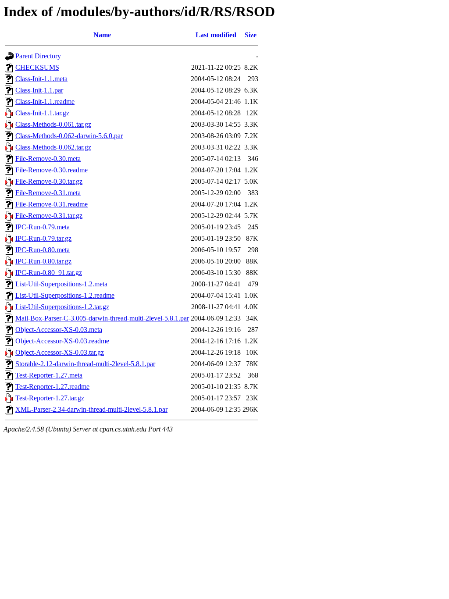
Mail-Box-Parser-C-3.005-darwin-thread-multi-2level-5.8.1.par (102, 318)
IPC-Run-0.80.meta (42, 249)
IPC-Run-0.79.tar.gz (43, 238)
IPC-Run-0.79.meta (42, 227)
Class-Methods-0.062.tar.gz (53, 147)
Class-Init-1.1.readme (45, 101)
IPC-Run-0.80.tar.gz (43, 261)
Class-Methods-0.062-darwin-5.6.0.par (69, 135)
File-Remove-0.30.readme (51, 170)
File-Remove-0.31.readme (51, 204)
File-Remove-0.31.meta (48, 192)
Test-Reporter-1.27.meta (48, 375)
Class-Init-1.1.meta (41, 78)
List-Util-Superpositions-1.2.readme (64, 295)
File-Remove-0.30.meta (48, 158)
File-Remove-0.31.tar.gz (48, 215)
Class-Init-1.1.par (39, 90)
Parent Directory (38, 56)
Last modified (216, 35)
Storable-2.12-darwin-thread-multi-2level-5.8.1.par (85, 363)
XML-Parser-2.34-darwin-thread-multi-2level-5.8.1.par (91, 409)
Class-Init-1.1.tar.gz (42, 113)
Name (102, 35)
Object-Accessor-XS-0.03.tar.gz (59, 352)
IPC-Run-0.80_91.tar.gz (48, 272)
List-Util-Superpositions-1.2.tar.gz (62, 306)
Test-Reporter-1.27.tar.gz (49, 398)
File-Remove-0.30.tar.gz (48, 181)
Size (251, 35)
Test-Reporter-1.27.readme (52, 386)
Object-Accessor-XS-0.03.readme (62, 341)
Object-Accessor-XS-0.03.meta (58, 329)
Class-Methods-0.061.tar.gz (53, 124)
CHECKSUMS (37, 67)
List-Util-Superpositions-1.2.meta (61, 284)
